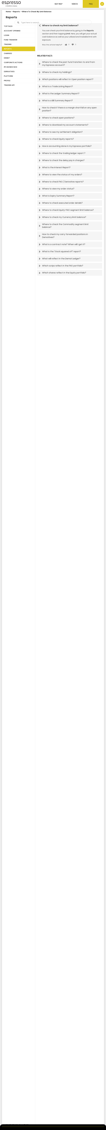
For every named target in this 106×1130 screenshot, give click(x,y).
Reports (16, 11)
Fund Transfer (10, 40)
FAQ (91, 4)
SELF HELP (58, 4)
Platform (8, 76)
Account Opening (12, 31)
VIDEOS (75, 4)
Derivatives (9, 71)
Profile (7, 80)
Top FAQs (8, 26)
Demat (7, 58)
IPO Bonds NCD (10, 67)
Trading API (9, 85)
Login (6, 35)
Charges (8, 53)
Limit (68, 33)
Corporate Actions (13, 62)
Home (8, 11)
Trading (8, 44)
